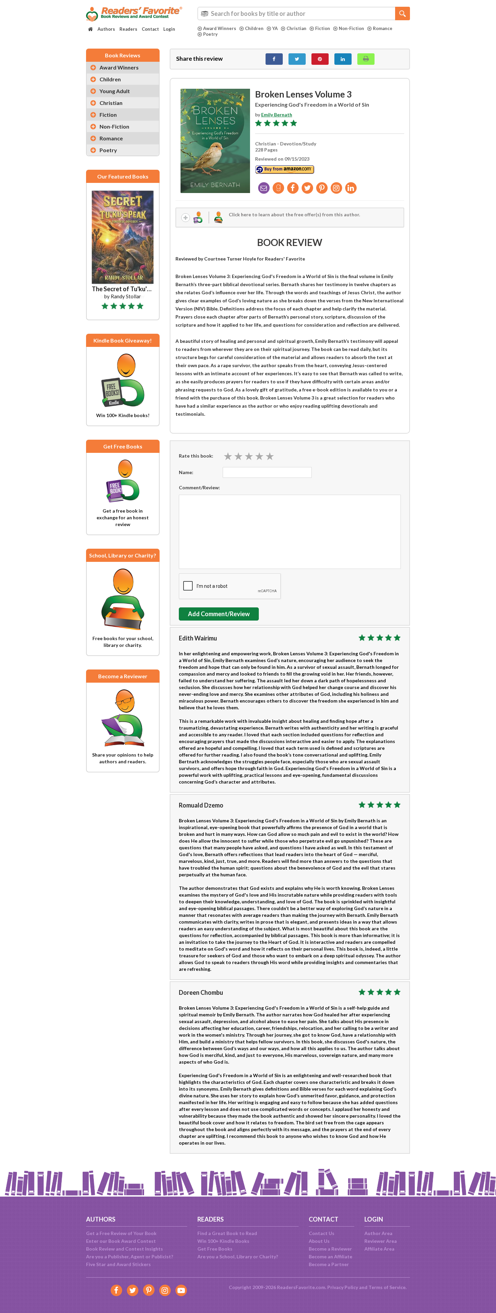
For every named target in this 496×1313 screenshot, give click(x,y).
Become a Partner (329, 1264)
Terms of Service (387, 1287)
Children (254, 28)
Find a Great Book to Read (227, 1233)
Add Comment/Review (219, 614)
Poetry (210, 34)
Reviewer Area (380, 1241)
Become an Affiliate (330, 1256)
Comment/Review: (199, 487)
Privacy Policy (342, 1287)
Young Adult (115, 91)
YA (275, 28)
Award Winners (219, 28)
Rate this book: (196, 456)
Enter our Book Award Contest (121, 1241)
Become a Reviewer (330, 1249)
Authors (106, 29)
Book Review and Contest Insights (124, 1249)
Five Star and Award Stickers (118, 1264)
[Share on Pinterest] (320, 59)
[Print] (366, 59)
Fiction (322, 28)
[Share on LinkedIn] (343, 59)
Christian (296, 28)
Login (169, 29)
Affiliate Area (379, 1249)
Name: (186, 472)
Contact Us (321, 1233)
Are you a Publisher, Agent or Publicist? (129, 1256)
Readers (128, 29)
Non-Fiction (351, 28)
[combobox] (303, 13)
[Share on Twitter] (297, 59)
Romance (382, 28)
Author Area (378, 1233)
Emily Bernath (276, 114)
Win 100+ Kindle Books (223, 1241)
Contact (150, 29)
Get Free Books (214, 1249)
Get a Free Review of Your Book (121, 1233)
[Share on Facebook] (274, 59)
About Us (319, 1241)
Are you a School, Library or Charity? (237, 1256)
